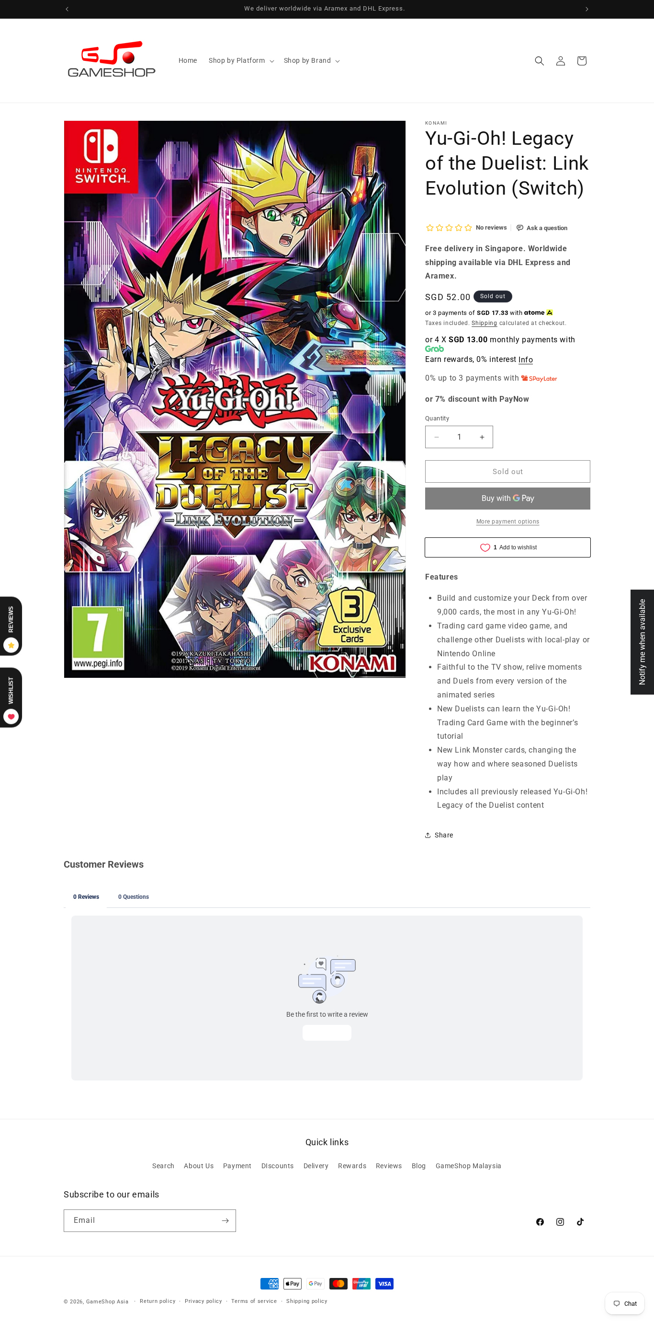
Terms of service (254, 1301)
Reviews (389, 1166)
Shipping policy (306, 1301)
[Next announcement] (587, 9)
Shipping (484, 323)
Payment (237, 1166)
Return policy (157, 1301)
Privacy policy (203, 1301)
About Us (199, 1166)
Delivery (316, 1166)
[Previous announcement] (67, 9)
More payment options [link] (508, 521)
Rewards (352, 1166)
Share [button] (444, 835)
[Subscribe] (225, 1220)
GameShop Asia (107, 1302)
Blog (419, 1166)
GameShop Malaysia (469, 1166)
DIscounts (277, 1166)
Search (163, 1166)
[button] (240, 60)
